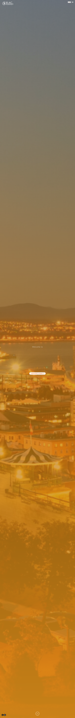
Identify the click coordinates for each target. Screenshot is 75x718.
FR (69, 2)
